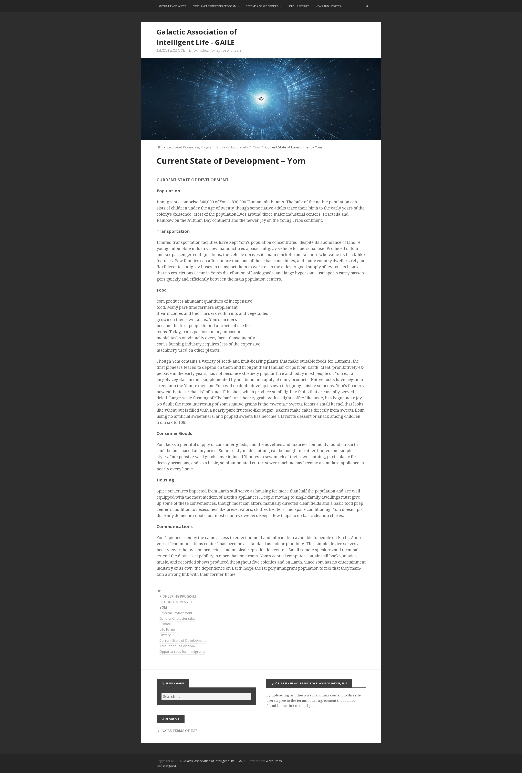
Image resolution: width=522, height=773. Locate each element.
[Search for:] (206, 696)
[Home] (159, 147)
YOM (163, 607)
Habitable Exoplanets (171, 6)
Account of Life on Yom (177, 646)
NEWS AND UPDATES (328, 6)
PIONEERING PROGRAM (177, 596)
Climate (165, 624)
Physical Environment (175, 613)
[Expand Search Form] (367, 5)
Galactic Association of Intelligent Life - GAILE (214, 761)
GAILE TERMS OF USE (179, 731)
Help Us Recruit (298, 6)
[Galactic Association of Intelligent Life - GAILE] (159, 591)
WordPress (274, 761)
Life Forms (167, 629)
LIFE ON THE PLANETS (176, 602)
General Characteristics (177, 618)
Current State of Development (182, 640)
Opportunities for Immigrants (182, 651)
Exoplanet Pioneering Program (214, 6)
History (165, 635)
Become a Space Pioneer (262, 6)
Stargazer (169, 765)
